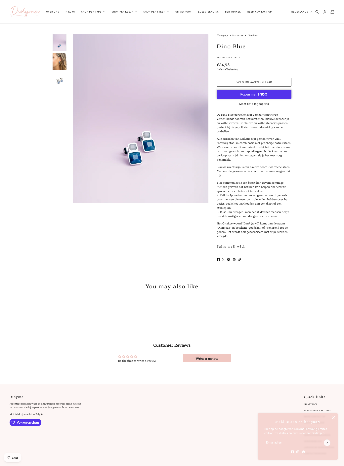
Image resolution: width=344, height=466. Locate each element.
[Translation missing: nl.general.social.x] (223, 259)
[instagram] (298, 452)
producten (237, 35)
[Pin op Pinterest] (228, 259)
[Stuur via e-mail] (234, 259)
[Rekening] (324, 12)
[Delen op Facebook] (218, 259)
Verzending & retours (317, 410)
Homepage (222, 35)
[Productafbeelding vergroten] (140, 118)
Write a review (207, 358)
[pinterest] (303, 452)
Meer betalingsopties (254, 103)
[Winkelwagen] (332, 12)
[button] (239, 259)
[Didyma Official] (25, 11)
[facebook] (292, 452)
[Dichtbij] (333, 418)
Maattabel (310, 404)
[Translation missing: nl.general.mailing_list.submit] (327, 442)
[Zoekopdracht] (317, 12)
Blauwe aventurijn (228, 58)
